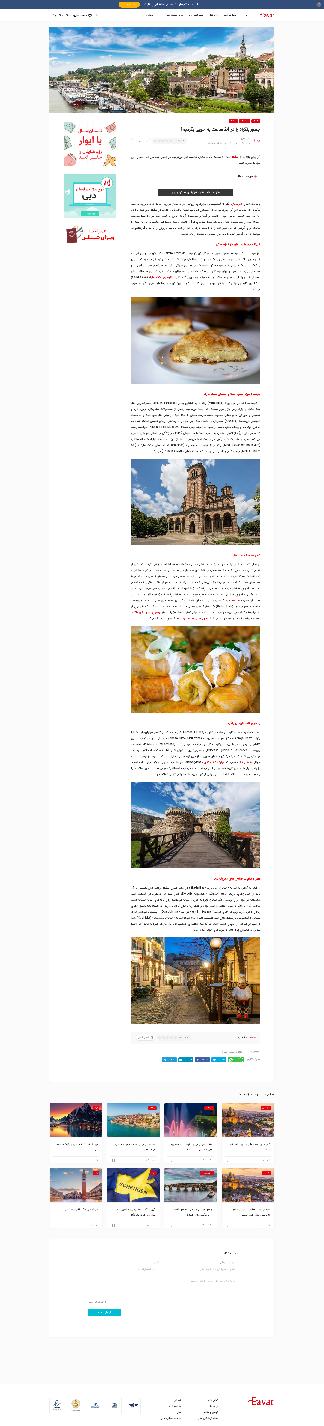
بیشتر (150, 15)
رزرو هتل (213, 15)
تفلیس (267, 1173)
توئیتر (222, 1060)
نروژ (96, 1108)
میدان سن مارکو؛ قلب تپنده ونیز (81, 1209)
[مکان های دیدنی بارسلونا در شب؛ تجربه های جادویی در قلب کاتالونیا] (190, 1120)
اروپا (256, 121)
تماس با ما (213, 1400)
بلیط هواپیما (230, 15)
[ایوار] (267, 15)
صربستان (244, 121)
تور (246, 15)
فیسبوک (204, 1060)
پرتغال (152, 1108)
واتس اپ (240, 1059)
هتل (178, 1412)
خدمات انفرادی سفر (171, 1418)
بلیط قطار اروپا (196, 15)
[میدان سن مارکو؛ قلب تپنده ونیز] (76, 1185)
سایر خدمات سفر (174, 15)
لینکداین (188, 1060)
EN (96, 15)
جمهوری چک (207, 1173)
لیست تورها (131, 4)
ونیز (96, 1173)
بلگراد (233, 121)
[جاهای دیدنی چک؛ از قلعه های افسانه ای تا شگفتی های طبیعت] (190, 1185)
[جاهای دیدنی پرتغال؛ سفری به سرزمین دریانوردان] (133, 1120)
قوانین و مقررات (210, 1412)
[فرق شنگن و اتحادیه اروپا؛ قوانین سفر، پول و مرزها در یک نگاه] (133, 1185)
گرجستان (266, 1108)
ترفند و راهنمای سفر (233, 1052)
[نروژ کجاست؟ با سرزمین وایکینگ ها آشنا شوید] (76, 1120)
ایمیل (156, 1262)
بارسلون (209, 1108)
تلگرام (172, 1060)
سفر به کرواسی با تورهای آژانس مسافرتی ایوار (196, 192)
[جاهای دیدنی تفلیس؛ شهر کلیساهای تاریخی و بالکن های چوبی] (248, 1185)
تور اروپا (177, 1400)
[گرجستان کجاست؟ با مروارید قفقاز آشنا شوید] (248, 1120)
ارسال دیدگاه (104, 1312)
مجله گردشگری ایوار (208, 1418)
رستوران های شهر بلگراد (145, 612)
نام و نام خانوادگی (228, 1262)
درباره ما (214, 1406)
